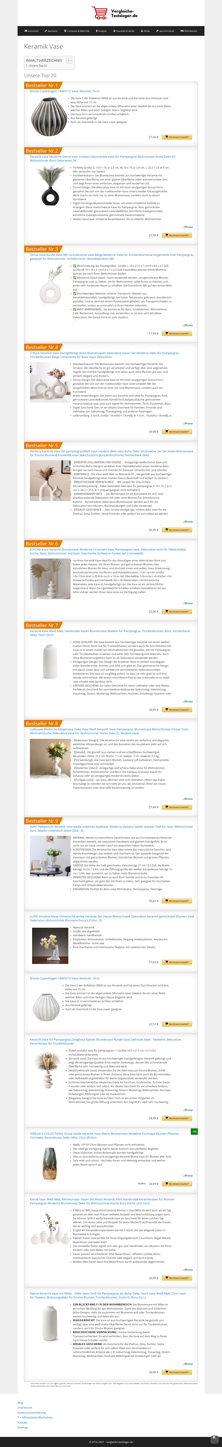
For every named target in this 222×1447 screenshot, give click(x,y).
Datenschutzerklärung (32, 1412)
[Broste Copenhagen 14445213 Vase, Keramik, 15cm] (46, 1003)
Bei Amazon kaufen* (179, 137)
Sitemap (23, 1427)
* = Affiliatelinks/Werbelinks (35, 1417)
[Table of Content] (69, 60)
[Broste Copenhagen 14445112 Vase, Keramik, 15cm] (49, 116)
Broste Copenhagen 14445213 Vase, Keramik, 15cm (65, 978)
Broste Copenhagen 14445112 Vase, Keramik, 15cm (65, 91)
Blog (20, 1402)
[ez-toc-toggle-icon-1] (67, 60)
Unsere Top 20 (38, 65)
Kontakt (22, 1422)
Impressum (25, 1407)
